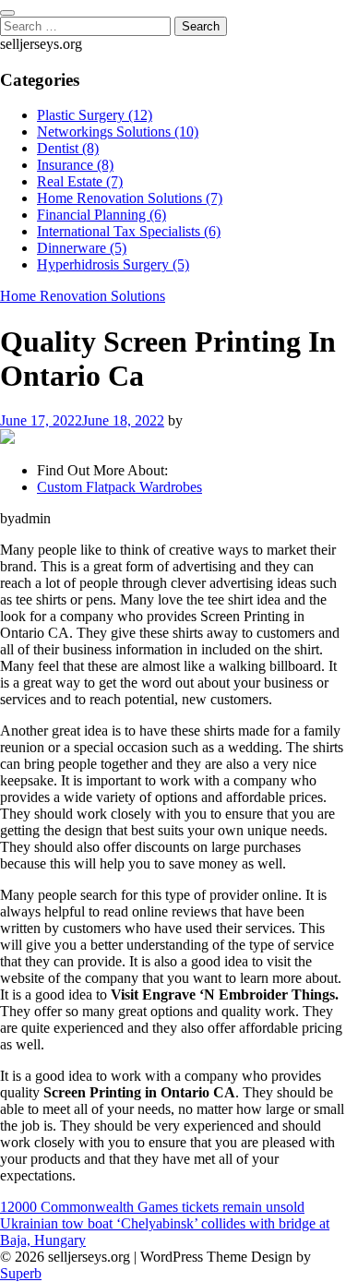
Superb (21, 1273)
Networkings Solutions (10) (117, 131)
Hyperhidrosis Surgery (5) (113, 264)
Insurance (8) (75, 165)
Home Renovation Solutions (82, 296)
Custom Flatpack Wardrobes (119, 487)
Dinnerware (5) (81, 248)
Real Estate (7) (80, 181)
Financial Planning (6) (101, 214)
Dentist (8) (68, 148)
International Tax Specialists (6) (129, 231)
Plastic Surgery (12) (94, 115)
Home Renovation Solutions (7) (129, 198)
